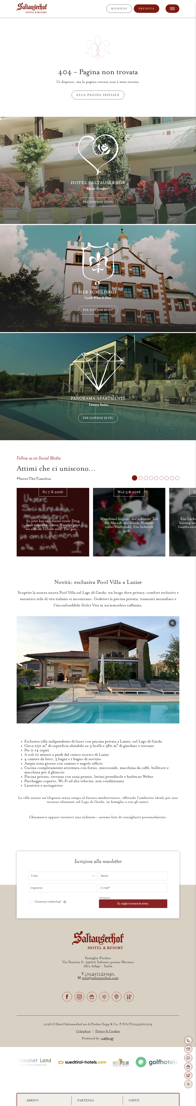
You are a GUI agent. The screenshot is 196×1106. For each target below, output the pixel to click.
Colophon (83, 1031)
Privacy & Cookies (107, 1031)
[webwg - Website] (107, 1038)
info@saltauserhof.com (100, 978)
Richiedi (119, 8)
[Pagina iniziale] (32, 9)
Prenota (146, 8)
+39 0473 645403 (100, 974)
